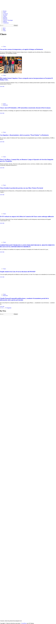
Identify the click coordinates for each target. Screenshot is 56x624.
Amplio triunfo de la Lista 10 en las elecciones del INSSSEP (17, 271)
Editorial (5, 21)
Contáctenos (6, 22)
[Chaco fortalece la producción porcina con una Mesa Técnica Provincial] (11, 182)
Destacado (5, 105)
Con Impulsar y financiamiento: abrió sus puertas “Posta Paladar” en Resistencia (24, 135)
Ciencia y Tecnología (8, 20)
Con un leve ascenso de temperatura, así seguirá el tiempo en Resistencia (21, 49)
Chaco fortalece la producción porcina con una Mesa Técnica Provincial (21, 188)
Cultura (4, 16)
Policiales (5, 19)
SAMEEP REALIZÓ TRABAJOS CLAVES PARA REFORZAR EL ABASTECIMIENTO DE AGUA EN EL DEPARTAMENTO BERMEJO (27, 245)
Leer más (2, 55)
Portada (4, 11)
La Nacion (5, 13)
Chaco (4, 12)
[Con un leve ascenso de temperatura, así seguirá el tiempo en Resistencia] (3, 44)
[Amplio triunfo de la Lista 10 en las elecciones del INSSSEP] (11, 266)
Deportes (5, 17)
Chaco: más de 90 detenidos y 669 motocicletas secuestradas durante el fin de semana (25, 108)
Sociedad (5, 15)
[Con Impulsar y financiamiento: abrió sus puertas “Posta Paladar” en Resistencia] (11, 129)
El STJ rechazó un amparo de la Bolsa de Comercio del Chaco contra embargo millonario (27, 216)
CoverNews (24, 623)
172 (6, 307)
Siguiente (9, 307)
